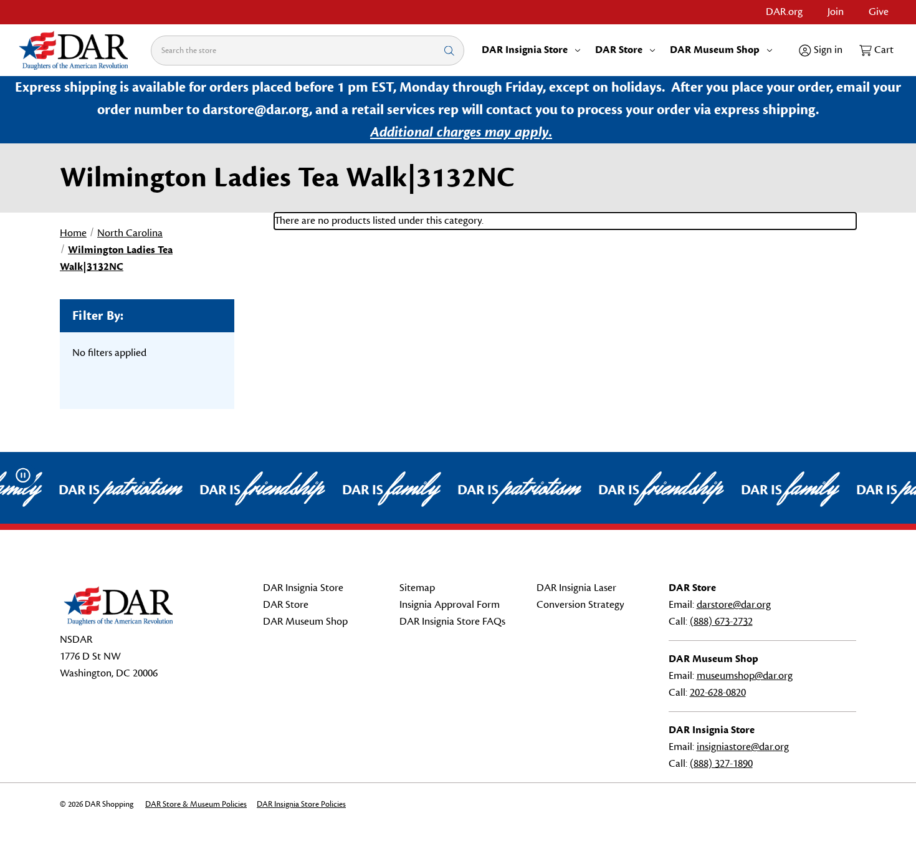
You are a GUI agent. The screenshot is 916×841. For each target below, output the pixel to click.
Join (836, 12)
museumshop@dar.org (745, 676)
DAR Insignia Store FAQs (452, 621)
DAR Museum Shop (715, 50)
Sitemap (417, 588)
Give (879, 12)
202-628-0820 (718, 692)
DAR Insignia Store (525, 50)
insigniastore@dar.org (743, 747)
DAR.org (784, 12)
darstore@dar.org (734, 605)
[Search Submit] (449, 50)
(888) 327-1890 (721, 764)
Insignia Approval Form (449, 605)
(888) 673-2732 (721, 621)
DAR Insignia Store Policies (301, 804)
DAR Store (618, 50)
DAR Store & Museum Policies (196, 804)
